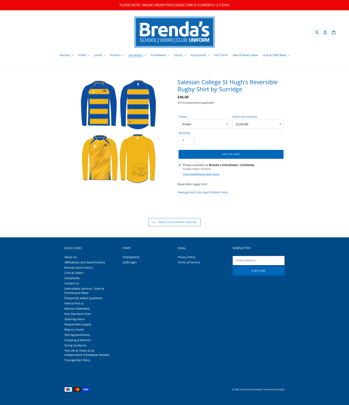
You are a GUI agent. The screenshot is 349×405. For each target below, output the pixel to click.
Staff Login (130, 262)
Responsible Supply (77, 324)
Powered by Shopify (274, 389)
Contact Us (71, 283)
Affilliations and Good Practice (84, 262)
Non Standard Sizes (77, 314)
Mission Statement (77, 308)
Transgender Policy (77, 360)
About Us (70, 257)
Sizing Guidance (75, 345)
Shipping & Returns (77, 340)
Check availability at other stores (201, 174)
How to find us (74, 303)
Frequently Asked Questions (83, 298)
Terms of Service (189, 262)
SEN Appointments (77, 335)
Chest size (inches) (244, 117)
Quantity (184, 133)
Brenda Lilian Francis (78, 267)
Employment (131, 257)
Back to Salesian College (177, 222)
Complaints (72, 278)
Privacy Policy (187, 257)
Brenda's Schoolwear (251, 389)
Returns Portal (74, 329)
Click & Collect (73, 273)
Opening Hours (74, 319)
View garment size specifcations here (203, 192)
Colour (183, 117)
